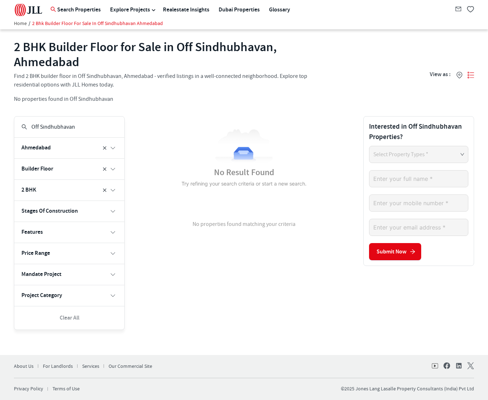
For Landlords (58, 366)
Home (20, 23)
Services (90, 366)
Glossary (279, 10)
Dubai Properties (239, 10)
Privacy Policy (28, 389)
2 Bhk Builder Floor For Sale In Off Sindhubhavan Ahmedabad (97, 23)
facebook (447, 366)
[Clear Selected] (105, 148)
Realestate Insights (186, 10)
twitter (469, 366)
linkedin (458, 366)
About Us (24, 366)
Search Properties (79, 10)
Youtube (435, 366)
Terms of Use (66, 389)
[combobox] (70, 126)
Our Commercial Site (130, 366)
